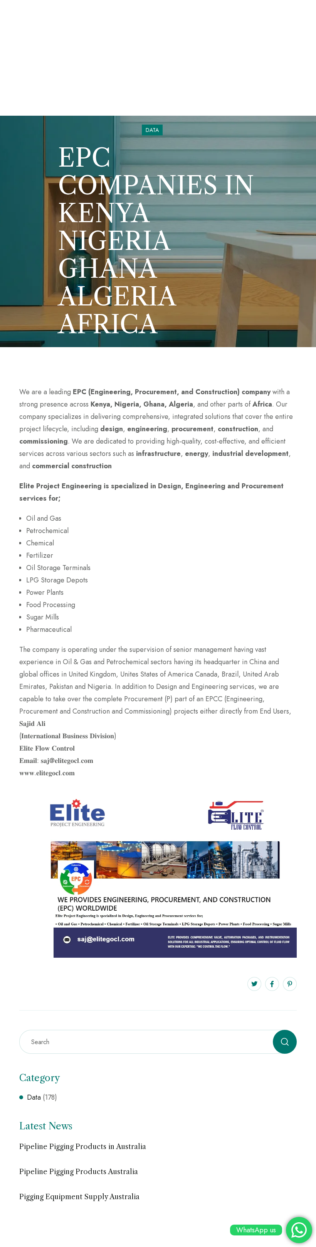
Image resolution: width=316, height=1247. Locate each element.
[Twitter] (254, 984)
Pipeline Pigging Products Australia (78, 1172)
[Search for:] (158, 1042)
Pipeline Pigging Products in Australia (82, 1146)
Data (152, 130)
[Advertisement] (158, 58)
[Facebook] (272, 984)
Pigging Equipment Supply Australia (79, 1197)
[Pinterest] (290, 984)
